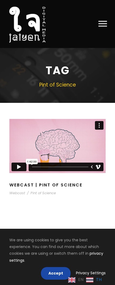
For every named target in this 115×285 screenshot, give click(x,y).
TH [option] (99, 279)
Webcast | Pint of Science (45, 185)
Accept (55, 273)
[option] (93, 280)
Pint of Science (43, 193)
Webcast (17, 193)
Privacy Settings (91, 273)
